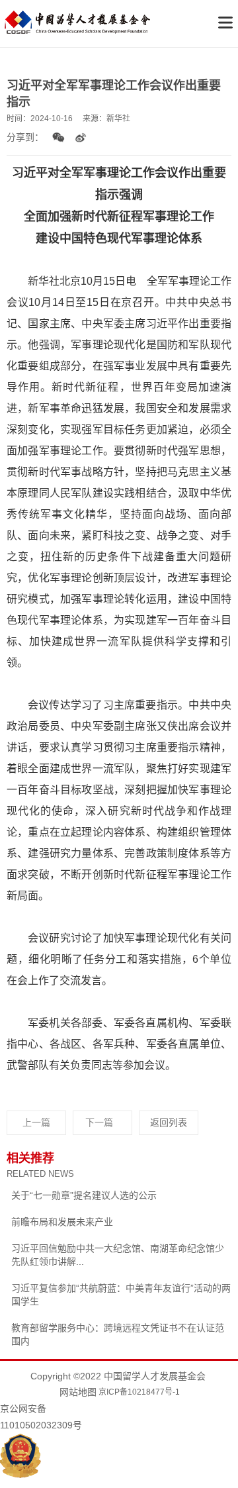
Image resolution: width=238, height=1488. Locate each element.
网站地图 (78, 1392)
